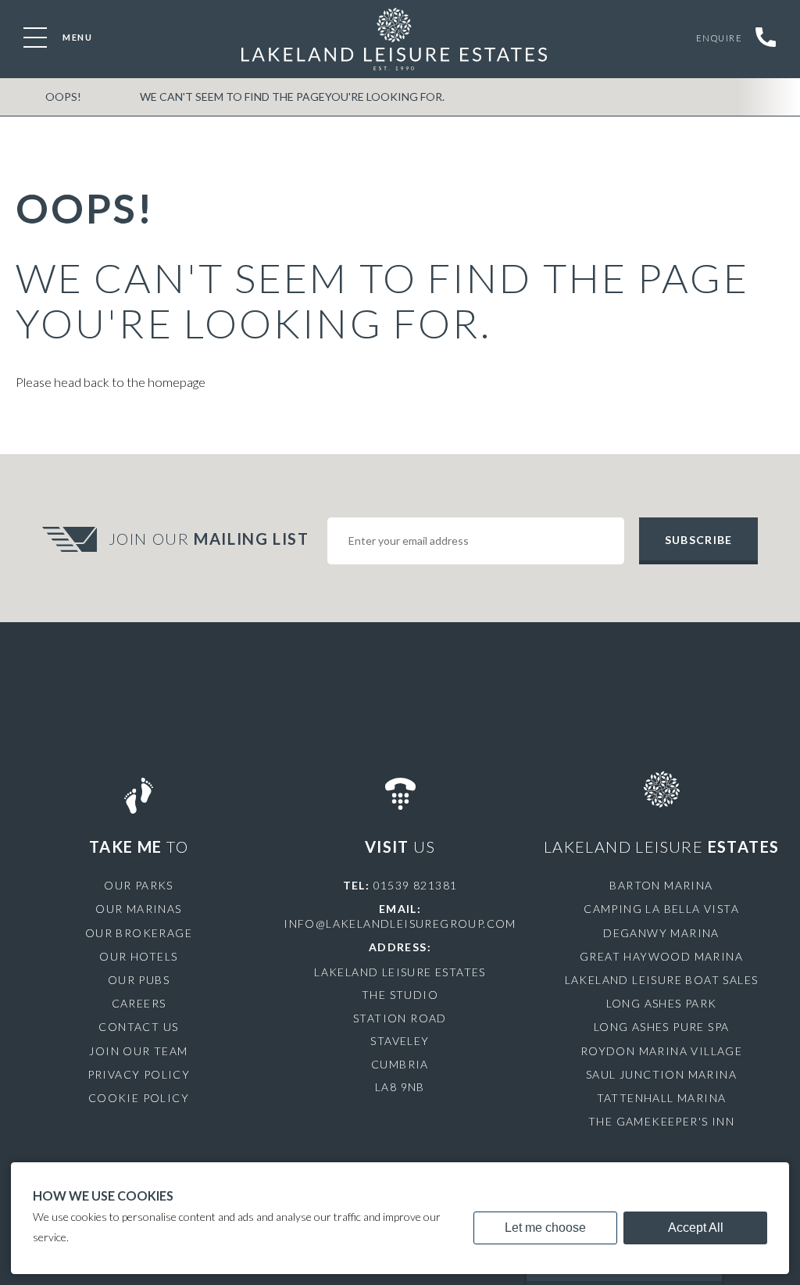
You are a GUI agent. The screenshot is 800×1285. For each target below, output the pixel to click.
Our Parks (138, 885)
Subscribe (698, 539)
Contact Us (138, 1026)
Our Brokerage (138, 933)
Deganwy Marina (661, 933)
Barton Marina (660, 885)
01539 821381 (415, 885)
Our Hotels (138, 956)
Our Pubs (139, 979)
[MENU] (35, 37)
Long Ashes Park (661, 1003)
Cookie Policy (138, 1097)
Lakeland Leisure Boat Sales (662, 979)
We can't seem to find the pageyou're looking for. (292, 96)
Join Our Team (138, 1051)
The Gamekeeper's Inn (661, 1121)
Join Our (209, 538)
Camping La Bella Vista (661, 908)
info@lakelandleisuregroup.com (400, 923)
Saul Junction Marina (661, 1074)
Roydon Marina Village (661, 1051)
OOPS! (63, 96)
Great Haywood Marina (661, 956)
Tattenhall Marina (662, 1097)
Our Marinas (138, 908)
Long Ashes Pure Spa (662, 1026)
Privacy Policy (139, 1074)
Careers (139, 1003)
